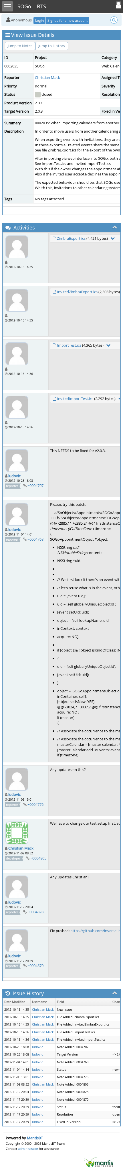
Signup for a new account (67, 20)
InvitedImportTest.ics (75, 398)
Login (39, 20)
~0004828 (35, 911)
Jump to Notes (20, 45)
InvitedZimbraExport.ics (77, 291)
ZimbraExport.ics (71, 238)
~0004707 (35, 485)
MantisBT (35, 1137)
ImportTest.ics (69, 345)
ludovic (14, 475)
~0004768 (35, 539)
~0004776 (35, 804)
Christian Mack (47, 77)
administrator (28, 1148)
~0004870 (35, 965)
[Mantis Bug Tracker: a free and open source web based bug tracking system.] (98, 1162)
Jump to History (51, 45)
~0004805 (38, 858)
